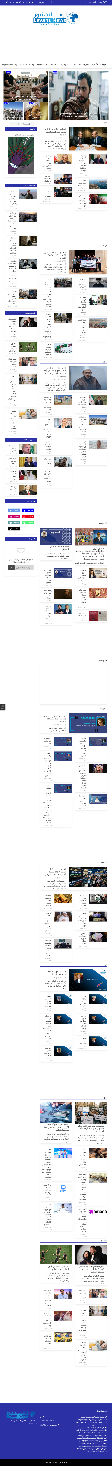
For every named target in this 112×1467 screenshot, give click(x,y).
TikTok (16, 528)
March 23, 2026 (47, 908)
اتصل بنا (23, 1421)
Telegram (16, 522)
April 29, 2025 (48, 1348)
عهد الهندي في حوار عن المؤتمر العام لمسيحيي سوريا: (55, 719)
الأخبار (95, 64)
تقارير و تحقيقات (83, 64)
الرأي (73, 64)
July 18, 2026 (48, 623)
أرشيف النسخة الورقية (9, 64)
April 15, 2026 (83, 946)
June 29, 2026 (13, 354)
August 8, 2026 (82, 315)
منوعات (24, 64)
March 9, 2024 (83, 808)
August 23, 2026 (60, 138)
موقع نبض (30, 522)
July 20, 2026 (48, 601)
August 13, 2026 (82, 190)
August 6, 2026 (60, 878)
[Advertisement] (56, 44)
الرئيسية (103, 64)
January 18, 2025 (29, 175)
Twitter (16, 510)
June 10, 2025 (48, 1328)
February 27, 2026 (59, 725)
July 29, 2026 (48, 357)
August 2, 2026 (47, 201)
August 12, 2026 (60, 261)
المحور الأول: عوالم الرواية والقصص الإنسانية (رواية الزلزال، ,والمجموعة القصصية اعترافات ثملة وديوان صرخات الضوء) (90, 553)
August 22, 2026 (82, 1048)
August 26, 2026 (60, 379)
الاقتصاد (53, 64)
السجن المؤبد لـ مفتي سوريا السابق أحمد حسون (36, 114)
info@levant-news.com (48, 1425)
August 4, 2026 (47, 171)
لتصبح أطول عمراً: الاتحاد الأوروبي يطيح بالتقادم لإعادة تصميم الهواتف (56, 1127)
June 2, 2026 (83, 908)
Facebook (30, 510)
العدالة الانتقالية (42, 64)
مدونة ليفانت (63, 64)
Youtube (30, 516)
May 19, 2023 (13, 453)
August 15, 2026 (12, 256)
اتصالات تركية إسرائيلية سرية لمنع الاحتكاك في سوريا (55, 132)
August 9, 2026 (82, 292)
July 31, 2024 (83, 791)
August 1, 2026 (82, 340)
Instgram (16, 516)
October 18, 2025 (47, 1180)
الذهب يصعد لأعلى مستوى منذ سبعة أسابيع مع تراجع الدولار (56, 872)
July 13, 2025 (48, 1308)
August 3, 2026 (47, 183)
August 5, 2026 (12, 306)
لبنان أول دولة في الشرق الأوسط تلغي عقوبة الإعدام (54, 255)
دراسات (32, 64)
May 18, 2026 (83, 928)
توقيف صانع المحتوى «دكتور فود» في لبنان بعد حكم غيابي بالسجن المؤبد (91, 1269)
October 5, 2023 (47, 825)
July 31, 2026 (48, 309)
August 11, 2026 (82, 208)
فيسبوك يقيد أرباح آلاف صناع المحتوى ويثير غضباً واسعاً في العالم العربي (91, 1128)
